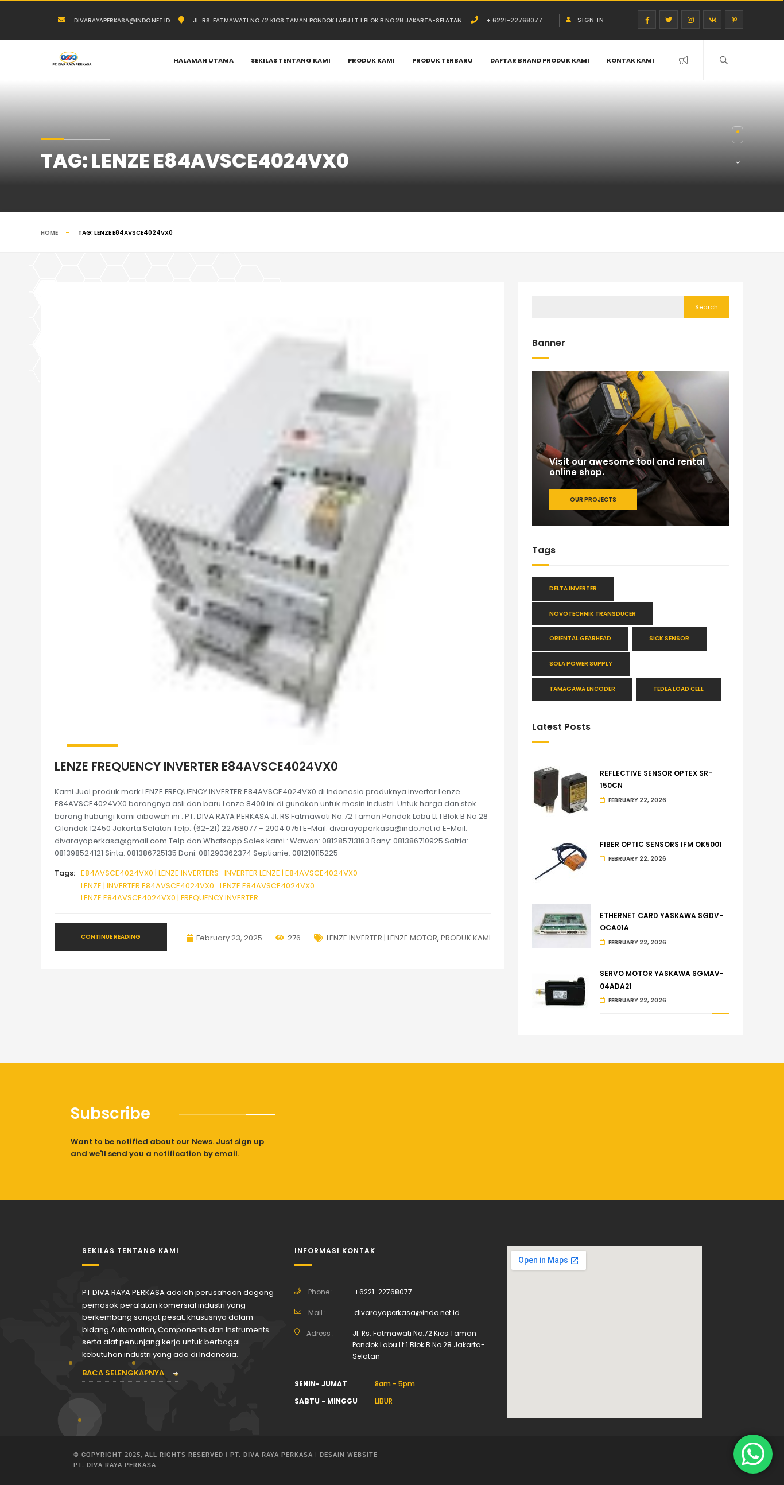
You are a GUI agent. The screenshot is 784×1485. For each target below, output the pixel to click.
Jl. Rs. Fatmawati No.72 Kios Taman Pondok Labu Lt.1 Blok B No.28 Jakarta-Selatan (327, 20)
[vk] (712, 19)
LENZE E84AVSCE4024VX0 (267, 885)
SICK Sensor (669, 638)
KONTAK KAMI (630, 60)
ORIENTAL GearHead (580, 638)
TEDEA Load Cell (678, 689)
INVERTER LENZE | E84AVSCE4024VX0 (291, 873)
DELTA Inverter (573, 588)
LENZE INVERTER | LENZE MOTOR (382, 937)
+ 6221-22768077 (514, 20)
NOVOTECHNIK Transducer (592, 613)
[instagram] (690, 19)
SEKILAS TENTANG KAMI (291, 60)
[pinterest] (734, 19)
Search (706, 307)
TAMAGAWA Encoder (582, 689)
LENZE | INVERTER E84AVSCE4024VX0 (147, 885)
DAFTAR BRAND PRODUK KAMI (539, 60)
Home (49, 232)
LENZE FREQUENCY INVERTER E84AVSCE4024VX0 (196, 766)
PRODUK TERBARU (442, 60)
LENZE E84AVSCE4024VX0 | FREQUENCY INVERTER (169, 897)
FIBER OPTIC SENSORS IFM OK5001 (661, 844)
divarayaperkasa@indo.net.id (122, 20)
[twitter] (668, 19)
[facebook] (647, 19)
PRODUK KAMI (371, 60)
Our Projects (593, 499)
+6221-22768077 (383, 1292)
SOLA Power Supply (580, 663)
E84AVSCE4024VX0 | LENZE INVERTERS (150, 873)
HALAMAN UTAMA (203, 60)
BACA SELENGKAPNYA (124, 1372)
